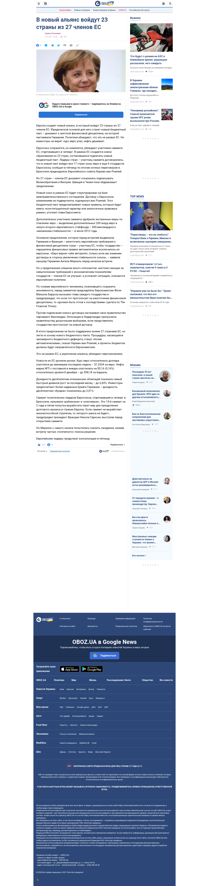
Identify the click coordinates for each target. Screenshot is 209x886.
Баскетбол (73, 698)
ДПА (93, 707)
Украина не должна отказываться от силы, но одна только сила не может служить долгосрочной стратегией (150, 249)
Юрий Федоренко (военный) (143, 401)
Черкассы (101, 689)
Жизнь (92, 680)
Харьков (70, 689)
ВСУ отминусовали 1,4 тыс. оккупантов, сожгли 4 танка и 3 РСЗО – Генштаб (148, 268)
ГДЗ (61, 707)
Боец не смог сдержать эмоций (144, 125)
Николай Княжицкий (140, 490)
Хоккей (83, 698)
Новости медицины (68, 743)
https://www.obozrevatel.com (130, 805)
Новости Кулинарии (88, 725)
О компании (65, 618)
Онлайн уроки (83, 707)
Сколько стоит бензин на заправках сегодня (151, 68)
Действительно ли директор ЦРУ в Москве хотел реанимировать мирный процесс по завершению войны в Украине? (145, 482)
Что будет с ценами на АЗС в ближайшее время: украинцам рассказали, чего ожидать (148, 60)
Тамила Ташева (138, 528)
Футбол (63, 698)
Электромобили (79, 716)
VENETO (122, 10)
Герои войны (65, 10)
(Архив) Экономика (53, 33)
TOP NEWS (137, 196)
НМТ (106, 707)
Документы (93, 626)
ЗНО (100, 707)
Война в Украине (82, 10)
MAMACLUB (84, 743)
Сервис (100, 716)
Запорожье (81, 689)
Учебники (70, 707)
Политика (59, 680)
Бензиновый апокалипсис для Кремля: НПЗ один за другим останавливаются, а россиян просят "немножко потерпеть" (146, 394)
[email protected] (69, 865)
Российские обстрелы (139, 10)
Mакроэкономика (86, 734)
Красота (81, 752)
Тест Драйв (65, 716)
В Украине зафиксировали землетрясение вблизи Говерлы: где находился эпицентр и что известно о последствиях (144, 85)
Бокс (91, 698)
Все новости (166, 680)
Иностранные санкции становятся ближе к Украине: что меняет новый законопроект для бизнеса (145, 539)
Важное (135, 18)
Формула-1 (100, 698)
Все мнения (138, 555)
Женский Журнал (103, 752)
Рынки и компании (68, 734)
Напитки (73, 725)
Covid (94, 743)
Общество (147, 680)
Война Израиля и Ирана (104, 10)
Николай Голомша (139, 509)
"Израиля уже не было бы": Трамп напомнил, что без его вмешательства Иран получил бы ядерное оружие (150, 294)
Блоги (127, 680)
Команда (91, 618)
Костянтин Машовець (141, 425)
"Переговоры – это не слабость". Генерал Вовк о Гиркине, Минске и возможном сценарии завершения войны (151, 238)
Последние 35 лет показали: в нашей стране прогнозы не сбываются (143, 375)
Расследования (115, 680)
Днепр (91, 689)
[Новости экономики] (104, 452)
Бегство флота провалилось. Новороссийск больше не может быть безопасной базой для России (145, 520)
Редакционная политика (60, 451)
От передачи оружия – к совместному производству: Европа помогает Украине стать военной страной (145, 501)
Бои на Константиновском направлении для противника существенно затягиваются (146, 417)
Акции (91, 716)
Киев (62, 689)
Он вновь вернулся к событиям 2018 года (149, 302)
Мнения (135, 365)
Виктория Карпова (139, 547)
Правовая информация (125, 618)
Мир (74, 680)
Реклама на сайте (67, 626)
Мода (90, 752)
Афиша (63, 752)
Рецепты (63, 725)
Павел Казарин (138, 382)
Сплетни (72, 752)
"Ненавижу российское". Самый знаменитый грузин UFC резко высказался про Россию (144, 115)
